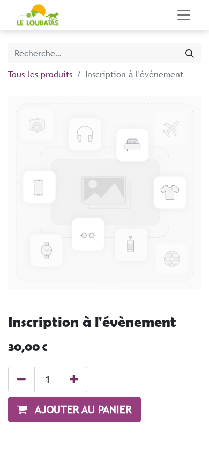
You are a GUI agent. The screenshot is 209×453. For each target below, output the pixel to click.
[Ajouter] (74, 379)
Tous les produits (40, 74)
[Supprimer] (21, 379)
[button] (74, 409)
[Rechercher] (189, 53)
